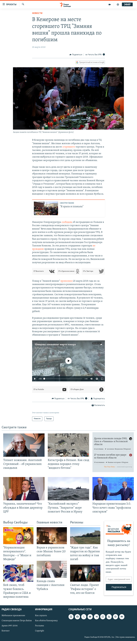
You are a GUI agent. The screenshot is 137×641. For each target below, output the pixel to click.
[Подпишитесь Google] (71, 616)
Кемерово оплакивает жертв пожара (55, 344)
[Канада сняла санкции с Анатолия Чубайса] (52, 569)
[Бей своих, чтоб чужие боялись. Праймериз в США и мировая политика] (18, 573)
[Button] (75, 54)
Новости (37, 13)
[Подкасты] (115, 616)
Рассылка (39, 626)
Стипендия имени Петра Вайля (17, 621)
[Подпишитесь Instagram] (102, 616)
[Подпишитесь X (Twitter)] (83, 616)
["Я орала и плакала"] (46, 208)
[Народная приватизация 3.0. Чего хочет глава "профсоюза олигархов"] (113, 488)
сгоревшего (69, 147)
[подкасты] (118, 5)
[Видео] (110, 5)
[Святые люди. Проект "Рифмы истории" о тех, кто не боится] (85, 573)
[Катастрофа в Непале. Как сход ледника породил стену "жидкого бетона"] (68, 445)
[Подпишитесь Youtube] (90, 616)
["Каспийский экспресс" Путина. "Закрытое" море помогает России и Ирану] (68, 488)
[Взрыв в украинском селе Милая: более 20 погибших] (52, 535)
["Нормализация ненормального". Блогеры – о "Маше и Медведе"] (18, 535)
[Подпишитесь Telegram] (96, 616)
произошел (66, 281)
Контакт (5, 631)
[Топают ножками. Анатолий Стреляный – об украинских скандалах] (24, 445)
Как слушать (41, 616)
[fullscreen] (102, 378)
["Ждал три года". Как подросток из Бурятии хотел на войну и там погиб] (85, 535)
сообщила (67, 222)
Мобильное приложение (13, 616)
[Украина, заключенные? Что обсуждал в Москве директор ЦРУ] (24, 488)
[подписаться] (121, 616)
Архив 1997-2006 (10, 626)
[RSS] (109, 616)
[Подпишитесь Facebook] (77, 616)
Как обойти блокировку (46, 621)
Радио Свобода (44, 348)
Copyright (39, 631)
